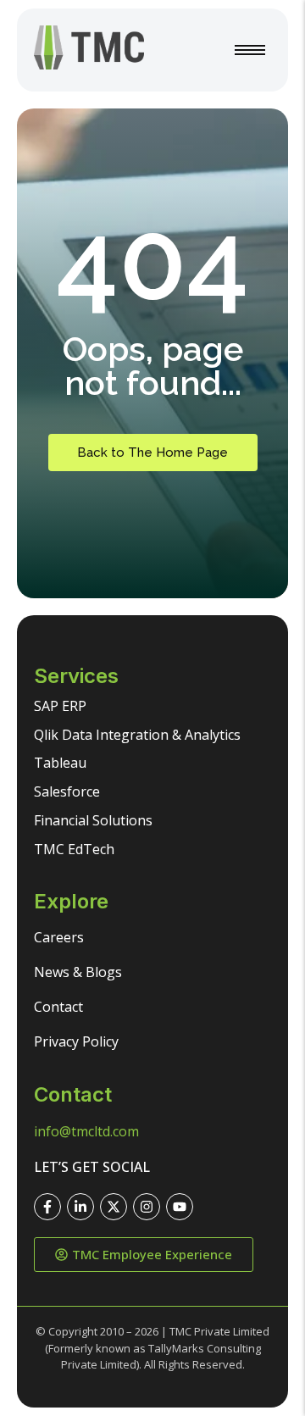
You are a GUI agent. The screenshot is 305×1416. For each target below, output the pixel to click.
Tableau (60, 762)
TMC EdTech (74, 849)
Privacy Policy (76, 1041)
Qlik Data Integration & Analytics (137, 734)
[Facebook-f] (47, 1206)
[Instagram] (146, 1206)
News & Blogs (78, 972)
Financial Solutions (93, 820)
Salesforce (67, 791)
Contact (58, 1006)
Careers (59, 937)
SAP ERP (60, 706)
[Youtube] (179, 1206)
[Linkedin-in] (80, 1206)
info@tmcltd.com (86, 1131)
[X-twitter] (113, 1206)
